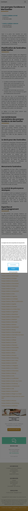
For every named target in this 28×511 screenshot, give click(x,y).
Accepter (13, 268)
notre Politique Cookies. (18, 260)
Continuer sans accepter (13, 271)
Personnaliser (13, 264)
